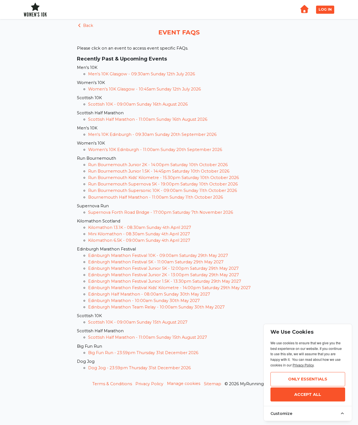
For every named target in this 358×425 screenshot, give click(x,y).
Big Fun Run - (143, 352)
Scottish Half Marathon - (147, 119)
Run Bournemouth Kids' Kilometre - (163, 177)
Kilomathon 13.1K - (139, 227)
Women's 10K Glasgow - (144, 89)
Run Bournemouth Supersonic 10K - (162, 190)
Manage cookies (183, 383)
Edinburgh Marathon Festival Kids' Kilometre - (169, 287)
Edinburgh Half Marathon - (149, 294)
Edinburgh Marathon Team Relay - (156, 307)
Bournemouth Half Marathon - (155, 197)
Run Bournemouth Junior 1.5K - (158, 171)
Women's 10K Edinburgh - (155, 149)
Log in (325, 9)
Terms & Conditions (112, 383)
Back (87, 25)
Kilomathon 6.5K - (139, 240)
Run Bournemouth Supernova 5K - (163, 184)
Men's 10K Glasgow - (141, 73)
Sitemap (212, 383)
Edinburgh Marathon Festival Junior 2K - (163, 274)
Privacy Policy (149, 383)
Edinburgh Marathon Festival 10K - (158, 255)
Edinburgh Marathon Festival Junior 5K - (163, 268)
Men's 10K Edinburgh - (152, 134)
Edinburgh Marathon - (144, 300)
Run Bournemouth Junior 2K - (158, 164)
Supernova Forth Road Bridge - (160, 212)
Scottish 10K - (138, 104)
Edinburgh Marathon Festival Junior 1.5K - (164, 281)
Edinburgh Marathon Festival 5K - (155, 261)
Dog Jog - (139, 367)
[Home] (304, 9)
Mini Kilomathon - (139, 233)
